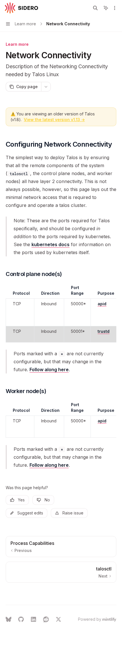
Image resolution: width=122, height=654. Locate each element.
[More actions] (114, 8)
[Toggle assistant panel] (105, 8)
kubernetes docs (50, 244)
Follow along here (49, 369)
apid (102, 303)
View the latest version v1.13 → (54, 119)
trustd (104, 331)
